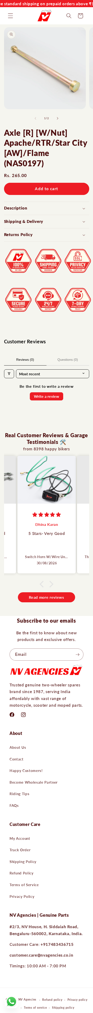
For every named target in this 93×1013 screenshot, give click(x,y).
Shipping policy (63, 1007)
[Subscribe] (77, 654)
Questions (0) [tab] (67, 359)
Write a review (46, 396)
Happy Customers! (26, 770)
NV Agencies (27, 1000)
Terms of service (35, 1007)
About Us (18, 747)
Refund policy (52, 1000)
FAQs (14, 805)
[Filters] (9, 373)
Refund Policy (22, 873)
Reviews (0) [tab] (25, 359)
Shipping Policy (23, 861)
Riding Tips (19, 794)
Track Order (20, 850)
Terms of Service (24, 885)
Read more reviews (46, 597)
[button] (10, 16)
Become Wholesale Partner (34, 782)
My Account (20, 838)
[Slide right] (57, 118)
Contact (17, 759)
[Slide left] (35, 118)
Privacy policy (77, 1000)
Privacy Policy (22, 896)
